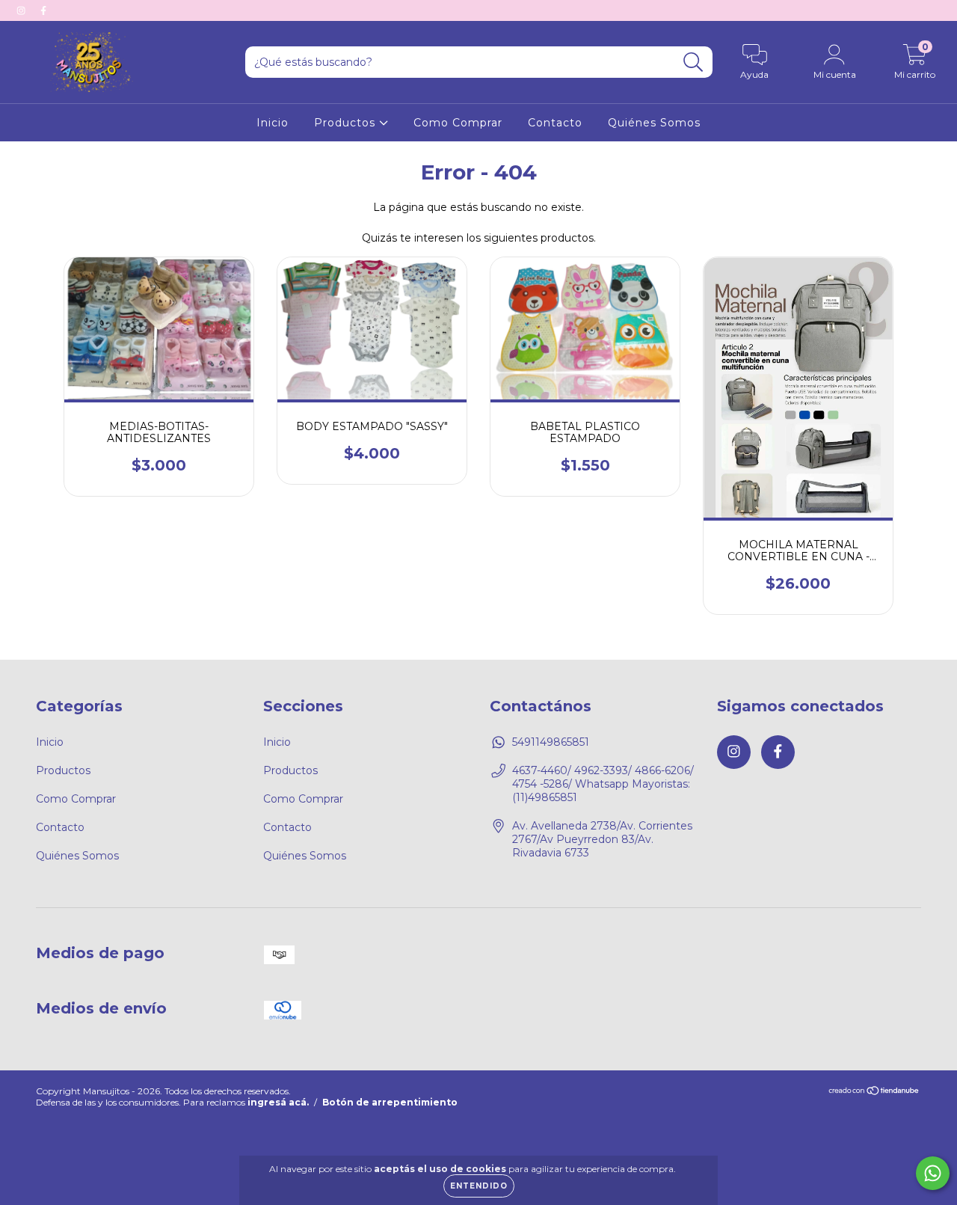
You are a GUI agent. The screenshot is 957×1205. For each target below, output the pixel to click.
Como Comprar (457, 122)
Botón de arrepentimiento (390, 1102)
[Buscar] (693, 62)
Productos (346, 122)
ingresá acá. (278, 1102)
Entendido (479, 1186)
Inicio (272, 122)
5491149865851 (550, 742)
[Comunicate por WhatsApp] (933, 1173)
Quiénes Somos (654, 122)
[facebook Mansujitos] (43, 10)
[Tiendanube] (874, 1092)
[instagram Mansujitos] (22, 10)
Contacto (555, 122)
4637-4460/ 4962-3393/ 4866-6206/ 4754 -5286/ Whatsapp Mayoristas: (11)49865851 (603, 784)
